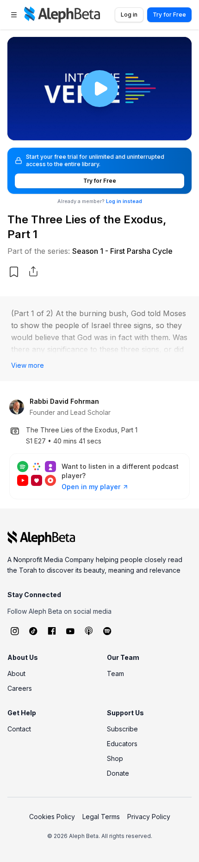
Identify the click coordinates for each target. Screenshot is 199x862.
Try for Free (169, 14)
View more (27, 365)
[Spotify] (107, 630)
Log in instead (124, 201)
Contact (19, 729)
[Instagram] (14, 630)
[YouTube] (70, 630)
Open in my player (91, 487)
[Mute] (42, 127)
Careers (19, 688)
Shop (115, 758)
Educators (122, 744)
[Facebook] (51, 630)
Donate (118, 773)
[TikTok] (33, 630)
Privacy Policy (148, 816)
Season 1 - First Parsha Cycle (122, 251)
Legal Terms (101, 816)
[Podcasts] (88, 630)
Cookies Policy (52, 816)
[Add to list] (13, 271)
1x (177, 127)
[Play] (99, 88)
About (16, 673)
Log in (129, 14)
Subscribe (122, 729)
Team (115, 673)
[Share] (33, 271)
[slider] (99, 113)
